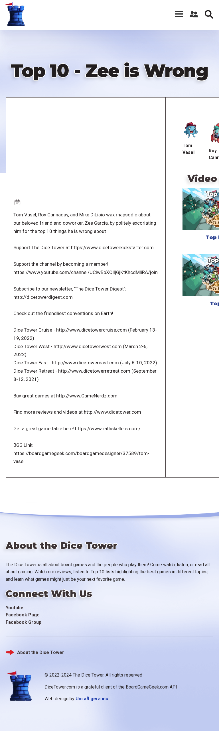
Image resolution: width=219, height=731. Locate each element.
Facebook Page (23, 615)
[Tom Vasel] (191, 130)
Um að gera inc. (92, 698)
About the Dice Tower (40, 652)
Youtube (14, 607)
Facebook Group (23, 622)
